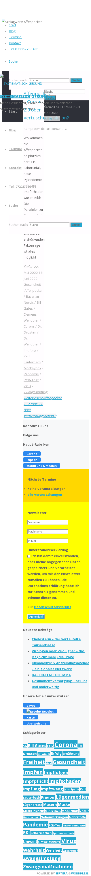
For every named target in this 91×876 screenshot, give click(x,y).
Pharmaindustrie (74, 825)
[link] (13, 61)
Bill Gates (37, 745)
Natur (84, 811)
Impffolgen (56, 772)
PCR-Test (31, 380)
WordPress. (80, 873)
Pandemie (31, 374)
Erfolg (56, 753)
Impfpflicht (35, 781)
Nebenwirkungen (54, 817)
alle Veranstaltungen (44, 494)
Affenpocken (34, 290)
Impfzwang (52, 789)
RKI (26, 832)
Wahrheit (34, 850)
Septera (61, 873)
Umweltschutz (49, 842)
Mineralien (53, 811)
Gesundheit (32, 284)
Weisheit (54, 850)
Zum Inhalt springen (15, 96)
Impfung (30, 350)
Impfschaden (65, 781)
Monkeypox (32, 368)
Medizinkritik (33, 811)
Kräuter (48, 797)
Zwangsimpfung (36, 392)
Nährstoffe (77, 817)
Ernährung (71, 753)
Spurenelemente (63, 833)
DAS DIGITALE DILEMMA (51, 675)
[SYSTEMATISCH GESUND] (21, 83)
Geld (49, 763)
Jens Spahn (71, 789)
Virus (27, 386)
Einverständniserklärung (47, 550)
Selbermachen (41, 833)
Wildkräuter (70, 850)
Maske (64, 804)
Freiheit (34, 762)
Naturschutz (31, 817)
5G (25, 746)
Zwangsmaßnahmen (48, 866)
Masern (50, 804)
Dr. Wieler (44, 753)
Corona (29, 326)
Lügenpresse (32, 805)
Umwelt (30, 841)
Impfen (33, 772)
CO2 (50, 746)
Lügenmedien (72, 797)
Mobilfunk (70, 811)
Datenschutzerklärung (52, 607)
